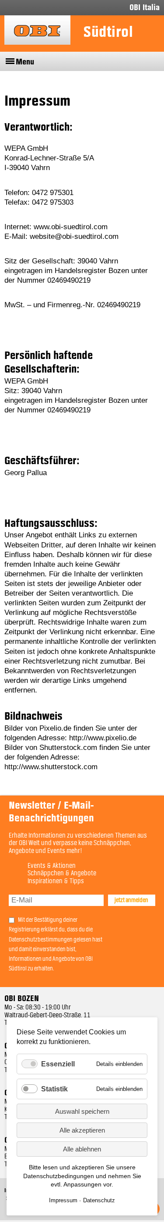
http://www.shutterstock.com (51, 767)
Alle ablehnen (82, 1149)
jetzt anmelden (131, 900)
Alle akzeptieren (82, 1130)
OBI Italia (144, 7)
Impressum (63, 1200)
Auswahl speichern (82, 1111)
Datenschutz (99, 1200)
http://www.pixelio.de (102, 738)
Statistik (54, 1089)
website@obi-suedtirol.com (74, 236)
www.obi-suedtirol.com (71, 227)
